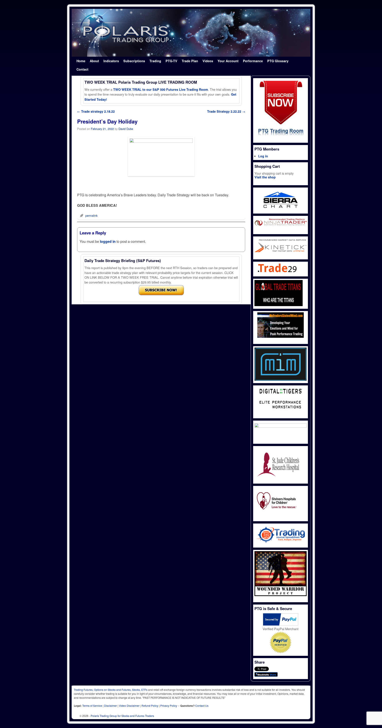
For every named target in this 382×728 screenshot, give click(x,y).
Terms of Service (92, 705)
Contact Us (201, 705)
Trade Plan (190, 61)
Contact (82, 69)
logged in (108, 241)
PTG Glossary (277, 61)
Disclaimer (110, 705)
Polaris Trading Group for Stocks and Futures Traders (122, 716)
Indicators (111, 61)
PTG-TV (171, 61)
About (94, 61)
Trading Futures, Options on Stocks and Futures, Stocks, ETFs (110, 689)
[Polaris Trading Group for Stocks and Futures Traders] (191, 33)
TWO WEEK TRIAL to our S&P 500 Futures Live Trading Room (160, 89)
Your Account (228, 61)
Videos (207, 61)
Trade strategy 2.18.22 (96, 111)
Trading (155, 61)
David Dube (125, 129)
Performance (253, 61)
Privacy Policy (168, 705)
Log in (263, 156)
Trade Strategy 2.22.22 (226, 111)
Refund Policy (149, 705)
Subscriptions (134, 61)
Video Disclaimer (129, 705)
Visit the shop (265, 177)
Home (80, 61)
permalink (91, 215)
